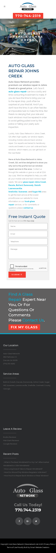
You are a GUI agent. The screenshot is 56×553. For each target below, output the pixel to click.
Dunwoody (28, 185)
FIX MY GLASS (24, 327)
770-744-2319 (28, 16)
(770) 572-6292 (9, 364)
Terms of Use (12, 547)
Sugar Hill (36, 192)
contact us (33, 320)
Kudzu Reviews (9, 437)
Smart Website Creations (39, 547)
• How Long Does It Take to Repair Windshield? (23, 469)
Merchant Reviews (11, 440)
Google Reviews (10, 444)
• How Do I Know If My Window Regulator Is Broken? (25, 472)
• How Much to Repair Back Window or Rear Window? (26, 476)
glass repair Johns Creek (34, 182)
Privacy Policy (49, 544)
